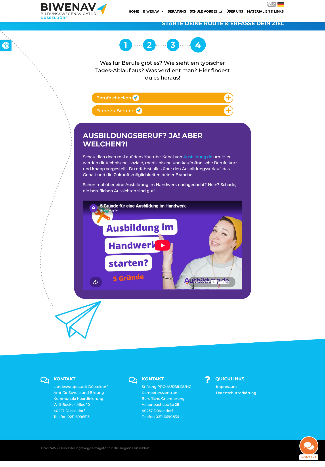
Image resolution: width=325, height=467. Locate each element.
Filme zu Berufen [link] (115, 110)
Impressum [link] (226, 387)
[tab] (162, 98)
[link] (5, 45)
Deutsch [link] (277, 4)
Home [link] (134, 11)
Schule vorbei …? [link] (206, 11)
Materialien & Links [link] (265, 11)
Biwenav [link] (151, 11)
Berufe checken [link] (113, 98)
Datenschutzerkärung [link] (236, 393)
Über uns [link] (234, 11)
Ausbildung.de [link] (197, 156)
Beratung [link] (177, 11)
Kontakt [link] (308, 457)
